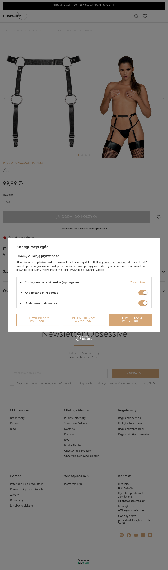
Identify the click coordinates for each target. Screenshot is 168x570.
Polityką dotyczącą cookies (109, 262)
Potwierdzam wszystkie (130, 320)
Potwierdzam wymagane (84, 320)
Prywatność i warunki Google (87, 269)
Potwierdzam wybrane (37, 320)
